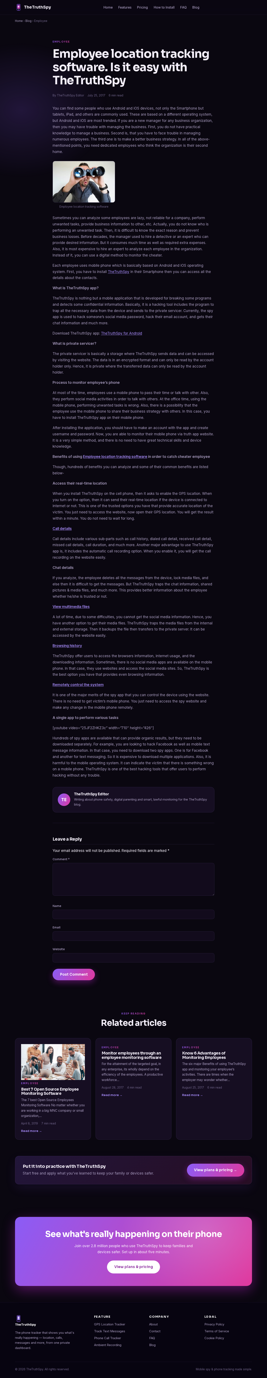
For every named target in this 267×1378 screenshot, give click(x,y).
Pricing (142, 7)
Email (56, 927)
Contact (154, 1331)
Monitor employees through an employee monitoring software (131, 1055)
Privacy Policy (214, 1324)
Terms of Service (216, 1331)
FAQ (183, 7)
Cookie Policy (214, 1338)
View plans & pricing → (215, 1170)
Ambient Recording (107, 1345)
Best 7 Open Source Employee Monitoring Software (50, 1091)
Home (108, 7)
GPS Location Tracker (109, 1324)
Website (59, 949)
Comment (61, 859)
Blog (195, 7)
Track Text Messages (109, 1331)
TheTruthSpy (37, 7)
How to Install (164, 7)
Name (57, 906)
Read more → (31, 1131)
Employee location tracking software (115, 457)
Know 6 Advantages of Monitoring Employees (204, 1055)
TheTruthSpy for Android (121, 333)
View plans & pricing (133, 1267)
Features (124, 7)
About (153, 1324)
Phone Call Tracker (107, 1338)
